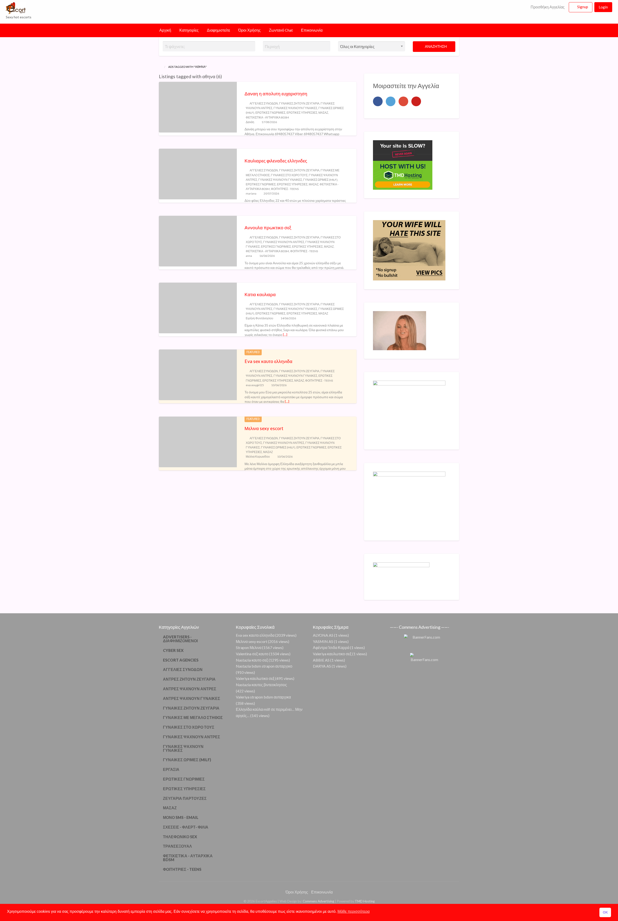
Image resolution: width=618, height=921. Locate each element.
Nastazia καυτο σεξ (252, 660)
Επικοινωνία (312, 30)
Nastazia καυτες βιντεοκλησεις (261, 684)
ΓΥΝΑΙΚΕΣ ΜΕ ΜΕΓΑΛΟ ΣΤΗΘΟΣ (193, 717)
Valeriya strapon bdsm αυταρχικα (263, 697)
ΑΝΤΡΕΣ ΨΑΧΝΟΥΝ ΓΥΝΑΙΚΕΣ (191, 698)
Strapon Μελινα (248, 647)
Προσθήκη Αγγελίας (547, 7)
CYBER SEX (173, 650)
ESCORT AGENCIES (180, 660)
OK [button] (605, 912)
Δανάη (250, 122)
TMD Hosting (365, 901)
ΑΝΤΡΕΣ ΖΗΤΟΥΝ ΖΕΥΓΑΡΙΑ (189, 679)
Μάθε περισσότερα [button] (353, 911)
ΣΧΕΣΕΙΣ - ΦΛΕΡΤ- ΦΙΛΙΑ (185, 827)
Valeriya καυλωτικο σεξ (255, 678)
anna (249, 256)
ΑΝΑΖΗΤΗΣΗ (435, 46)
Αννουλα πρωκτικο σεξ (268, 227)
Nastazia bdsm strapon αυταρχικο (264, 666)
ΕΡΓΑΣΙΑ (171, 769)
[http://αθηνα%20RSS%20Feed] (224, 76)
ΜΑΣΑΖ (323, 112)
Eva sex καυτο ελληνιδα (268, 361)
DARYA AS (322, 666)
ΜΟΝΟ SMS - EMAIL (180, 817)
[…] (285, 335)
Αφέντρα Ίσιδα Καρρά (331, 647)
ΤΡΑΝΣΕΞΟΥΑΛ (177, 846)
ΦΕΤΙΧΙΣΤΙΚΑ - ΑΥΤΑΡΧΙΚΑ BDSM (267, 117)
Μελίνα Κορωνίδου (258, 456)
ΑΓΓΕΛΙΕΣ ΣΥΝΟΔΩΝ (264, 103)
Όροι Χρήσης (249, 30)
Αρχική (165, 30)
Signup (582, 7)
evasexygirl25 (255, 385)
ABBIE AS (321, 660)
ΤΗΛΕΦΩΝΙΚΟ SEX (180, 836)
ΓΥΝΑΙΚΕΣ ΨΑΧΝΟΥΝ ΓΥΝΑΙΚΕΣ (295, 108)
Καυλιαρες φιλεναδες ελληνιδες (276, 160)
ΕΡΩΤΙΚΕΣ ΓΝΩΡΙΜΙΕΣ (270, 112)
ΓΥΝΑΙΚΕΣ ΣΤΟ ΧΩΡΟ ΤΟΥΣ (289, 175)
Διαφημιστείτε (218, 30)
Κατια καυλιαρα (260, 294)
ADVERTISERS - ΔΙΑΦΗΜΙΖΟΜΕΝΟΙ (180, 639)
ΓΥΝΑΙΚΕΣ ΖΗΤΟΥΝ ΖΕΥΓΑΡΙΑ (299, 103)
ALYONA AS (323, 635)
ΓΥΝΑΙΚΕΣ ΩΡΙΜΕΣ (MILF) (320, 179)
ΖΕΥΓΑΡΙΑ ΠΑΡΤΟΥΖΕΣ (185, 798)
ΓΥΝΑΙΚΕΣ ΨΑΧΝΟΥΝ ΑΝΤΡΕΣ (283, 242)
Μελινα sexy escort (264, 428)
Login (603, 7)
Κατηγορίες (189, 30)
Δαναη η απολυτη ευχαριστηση (276, 93)
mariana (251, 193)
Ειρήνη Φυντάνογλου (259, 318)
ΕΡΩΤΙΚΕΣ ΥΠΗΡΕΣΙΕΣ (302, 112)
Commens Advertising (318, 901)
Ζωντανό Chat (281, 30)
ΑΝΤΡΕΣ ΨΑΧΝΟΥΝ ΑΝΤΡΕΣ (189, 688)
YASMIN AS (323, 641)
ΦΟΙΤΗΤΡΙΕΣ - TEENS (285, 189)
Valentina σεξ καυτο (252, 653)
